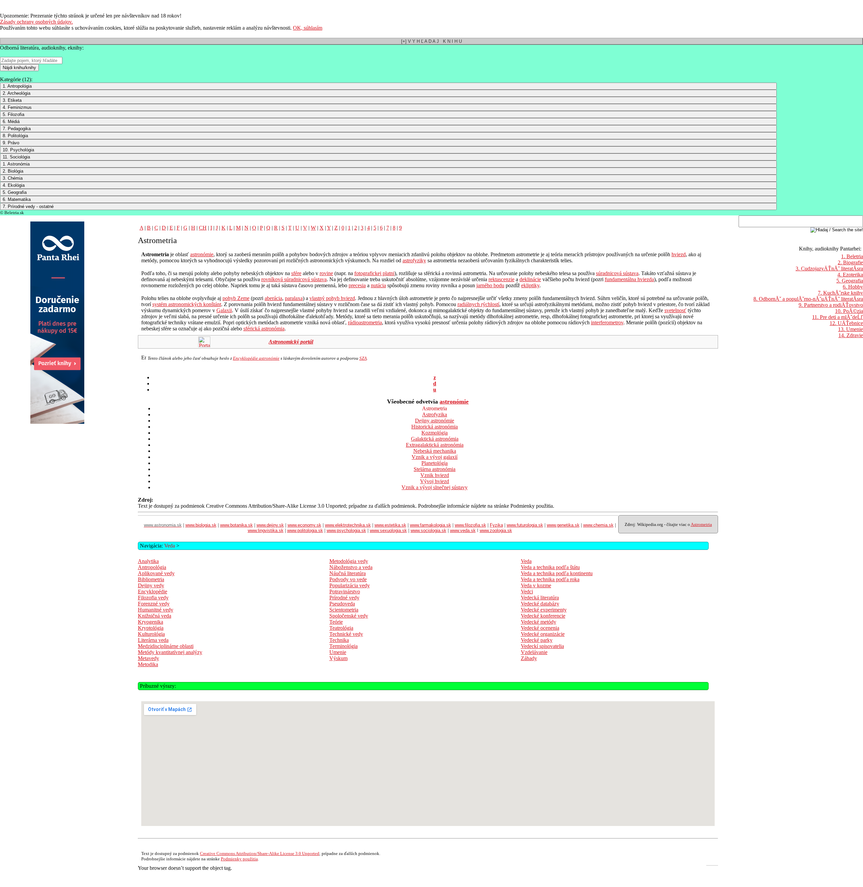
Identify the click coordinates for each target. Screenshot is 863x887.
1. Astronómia (16, 164)
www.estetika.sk (390, 525)
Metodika (148, 664)
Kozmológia (434, 433)
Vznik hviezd (434, 475)
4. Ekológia (14, 185)
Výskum (338, 658)
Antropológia (152, 567)
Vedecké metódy (538, 622)
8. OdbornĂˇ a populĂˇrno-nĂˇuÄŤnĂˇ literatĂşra (808, 299)
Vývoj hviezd (434, 481)
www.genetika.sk (563, 525)
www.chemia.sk (598, 525)
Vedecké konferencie (543, 616)
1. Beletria (852, 256)
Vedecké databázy (540, 604)
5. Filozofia (13, 114)
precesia (357, 285)
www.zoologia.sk (496, 530)
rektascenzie (501, 279)
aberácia (273, 298)
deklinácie (530, 279)
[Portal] (204, 345)
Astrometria (701, 524)
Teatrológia (341, 628)
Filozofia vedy (153, 597)
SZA (363, 358)
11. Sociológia (16, 156)
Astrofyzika (434, 414)
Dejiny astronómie (434, 420)
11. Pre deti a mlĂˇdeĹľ (837, 317)
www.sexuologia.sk (388, 530)
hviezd (679, 254)
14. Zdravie (850, 335)
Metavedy (148, 658)
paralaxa (294, 298)
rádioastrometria (365, 322)
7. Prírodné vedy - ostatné (28, 206)
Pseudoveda (342, 604)
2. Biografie (850, 262)
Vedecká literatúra (540, 597)
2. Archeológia (16, 93)
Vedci (527, 591)
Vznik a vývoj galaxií (434, 457)
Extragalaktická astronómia (435, 445)
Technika (339, 640)
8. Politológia (15, 135)
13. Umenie (850, 329)
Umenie (337, 652)
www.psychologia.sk (346, 530)
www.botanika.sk (236, 525)
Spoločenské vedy (348, 616)
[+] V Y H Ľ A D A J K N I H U (431, 41)
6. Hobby (853, 287)
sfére (296, 273)
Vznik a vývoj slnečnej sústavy (434, 487)
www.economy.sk (304, 525)
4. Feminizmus (17, 107)
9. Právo (11, 142)
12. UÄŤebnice (846, 323)
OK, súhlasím (307, 28)
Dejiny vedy (151, 585)
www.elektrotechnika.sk (348, 525)
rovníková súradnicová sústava (294, 279)
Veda (169, 546)
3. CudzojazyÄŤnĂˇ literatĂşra (829, 268)
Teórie (336, 622)
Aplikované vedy (156, 573)
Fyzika (496, 525)
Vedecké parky (537, 640)
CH (203, 228)
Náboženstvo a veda (351, 567)
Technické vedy (346, 634)
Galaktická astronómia (434, 439)
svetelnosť (675, 310)
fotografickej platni (374, 273)
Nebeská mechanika (434, 451)
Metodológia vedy (348, 561)
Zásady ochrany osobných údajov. (36, 22)
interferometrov (607, 322)
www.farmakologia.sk (430, 525)
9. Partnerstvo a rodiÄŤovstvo (831, 305)
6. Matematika (17, 199)
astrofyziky (414, 260)
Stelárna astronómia (434, 469)
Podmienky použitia (239, 858)
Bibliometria (151, 579)
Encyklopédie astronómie (256, 358)
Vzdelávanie (534, 652)
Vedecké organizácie (543, 634)
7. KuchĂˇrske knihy (840, 293)
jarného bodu (490, 285)
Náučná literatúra (347, 573)
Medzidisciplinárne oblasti (166, 646)
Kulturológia (151, 634)
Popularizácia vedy (349, 585)
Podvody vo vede (348, 579)
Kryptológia (150, 628)
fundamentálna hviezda (629, 279)
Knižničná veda (154, 616)
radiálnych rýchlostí (478, 304)
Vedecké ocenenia (540, 628)
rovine (326, 273)
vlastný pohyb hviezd (332, 298)
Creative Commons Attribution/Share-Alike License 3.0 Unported (259, 853)
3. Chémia (13, 178)
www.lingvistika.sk (266, 530)
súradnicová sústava (617, 273)
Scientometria (343, 610)
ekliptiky (530, 285)
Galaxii (224, 310)
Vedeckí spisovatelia (542, 646)
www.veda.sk (463, 530)
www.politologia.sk (305, 530)
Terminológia (343, 646)
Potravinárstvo (344, 591)
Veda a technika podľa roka (550, 579)
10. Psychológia (18, 149)
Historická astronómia (434, 427)
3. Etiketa (12, 100)
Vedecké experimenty (544, 610)
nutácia (378, 285)
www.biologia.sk (200, 525)
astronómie (201, 254)
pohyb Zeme (235, 298)
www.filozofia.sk (470, 525)
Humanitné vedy (155, 610)
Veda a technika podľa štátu (550, 567)
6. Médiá (11, 121)
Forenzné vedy (154, 604)
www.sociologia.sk (428, 530)
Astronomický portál (291, 342)
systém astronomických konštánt (186, 304)
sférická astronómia (264, 328)
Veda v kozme (536, 585)
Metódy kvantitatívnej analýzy (170, 652)
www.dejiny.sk (270, 525)
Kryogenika (150, 622)
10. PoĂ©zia (849, 311)
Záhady (529, 658)
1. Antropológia (17, 86)
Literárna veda (153, 640)
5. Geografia (15, 192)
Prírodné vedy (344, 597)
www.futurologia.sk (525, 525)
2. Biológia (13, 171)
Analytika (148, 561)
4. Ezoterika (850, 274)
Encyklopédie (152, 591)
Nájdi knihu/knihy (19, 67)
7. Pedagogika (17, 128)
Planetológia (434, 463)
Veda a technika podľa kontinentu (557, 573)
